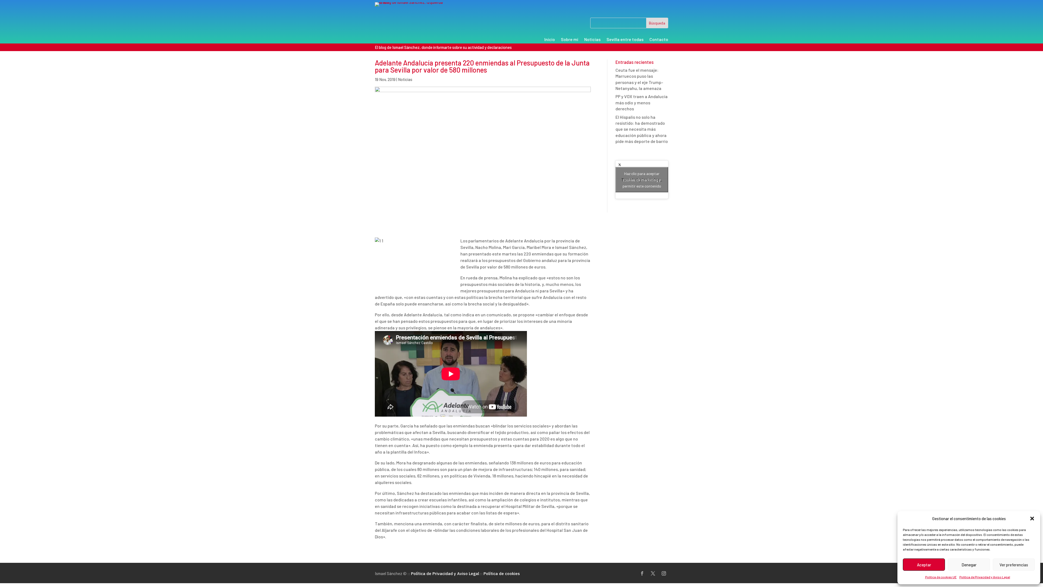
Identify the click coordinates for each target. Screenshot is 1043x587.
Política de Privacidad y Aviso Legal (984, 577)
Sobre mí (569, 40)
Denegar (969, 564)
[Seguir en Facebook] (642, 573)
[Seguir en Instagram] (663, 573)
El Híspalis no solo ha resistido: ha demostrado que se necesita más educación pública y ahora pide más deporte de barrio (641, 129)
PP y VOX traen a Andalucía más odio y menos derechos (641, 102)
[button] (1032, 518)
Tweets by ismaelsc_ (641, 179)
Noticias (592, 40)
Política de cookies (501, 573)
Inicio (549, 40)
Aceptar (924, 564)
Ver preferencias (1014, 564)
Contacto (658, 40)
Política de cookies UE (941, 577)
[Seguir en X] (653, 573)
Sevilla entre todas (625, 40)
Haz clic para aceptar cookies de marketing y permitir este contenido (642, 179)
